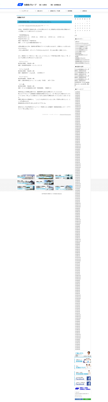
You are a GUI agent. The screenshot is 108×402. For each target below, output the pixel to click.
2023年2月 (77, 160)
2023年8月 (77, 150)
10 (75, 25)
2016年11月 (78, 277)
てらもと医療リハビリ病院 (81, 48)
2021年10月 (78, 186)
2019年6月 (77, 229)
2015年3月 (77, 309)
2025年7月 (77, 113)
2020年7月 (77, 211)
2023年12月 (78, 144)
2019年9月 (77, 224)
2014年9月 (77, 319)
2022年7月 (77, 172)
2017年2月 (77, 272)
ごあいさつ (39, 11)
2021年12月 (78, 183)
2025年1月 (77, 123)
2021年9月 (77, 188)
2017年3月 (77, 270)
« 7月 (76, 35)
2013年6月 (77, 344)
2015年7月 (77, 303)
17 (75, 28)
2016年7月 (77, 283)
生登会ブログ (83, 366)
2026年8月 (77, 91)
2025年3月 (77, 119)
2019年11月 (78, 221)
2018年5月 (77, 249)
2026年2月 (77, 101)
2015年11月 (78, 296)
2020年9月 (77, 208)
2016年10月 (78, 278)
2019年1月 (77, 237)
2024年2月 (77, 141)
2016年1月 (77, 293)
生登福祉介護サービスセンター (82, 61)
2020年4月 (77, 214)
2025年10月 (78, 108)
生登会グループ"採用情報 (83, 360)
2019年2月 (77, 236)
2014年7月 (77, 323)
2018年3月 (77, 252)
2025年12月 (78, 105)
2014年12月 (78, 314)
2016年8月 (77, 282)
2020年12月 (78, 203)
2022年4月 (77, 177)
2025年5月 (77, 116)
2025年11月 (78, 106)
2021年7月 (77, 191)
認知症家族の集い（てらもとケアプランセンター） (35, 22)
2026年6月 (77, 95)
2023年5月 (77, 155)
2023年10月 (78, 147)
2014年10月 (78, 318)
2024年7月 (77, 132)
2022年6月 (77, 173)
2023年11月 (78, 146)
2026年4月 (77, 98)
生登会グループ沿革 (54, 11)
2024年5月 (77, 136)
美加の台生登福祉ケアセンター (82, 63)
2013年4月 (77, 347)
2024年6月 (77, 134)
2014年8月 (77, 321)
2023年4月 (77, 157)
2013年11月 (78, 336)
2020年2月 (77, 216)
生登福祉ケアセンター (80, 58)
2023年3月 (77, 159)
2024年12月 (78, 124)
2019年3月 (77, 234)
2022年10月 (78, 167)
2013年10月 (78, 337)
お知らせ (77, 41)
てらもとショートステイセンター (83, 44)
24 (75, 30)
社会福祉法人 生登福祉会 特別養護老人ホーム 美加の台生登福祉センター (44, 187)
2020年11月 (78, 205)
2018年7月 (77, 246)
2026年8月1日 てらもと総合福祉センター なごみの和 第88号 (82, 84)
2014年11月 (78, 316)
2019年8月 (77, 226)
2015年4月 (77, 308)
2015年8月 (77, 301)
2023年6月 (77, 154)
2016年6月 (77, 285)
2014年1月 (77, 332)
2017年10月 (78, 260)
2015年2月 (77, 311)
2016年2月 (77, 291)
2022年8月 (77, 170)
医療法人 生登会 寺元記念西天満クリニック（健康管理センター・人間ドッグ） (63, 176)
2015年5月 (77, 306)
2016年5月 (77, 286)
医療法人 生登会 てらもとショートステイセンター (44, 182)
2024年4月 (77, 137)
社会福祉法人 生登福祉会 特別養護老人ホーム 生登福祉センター (25, 187)
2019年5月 (77, 231)
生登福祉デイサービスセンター (82, 59)
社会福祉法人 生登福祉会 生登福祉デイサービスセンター (63, 187)
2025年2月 (77, 121)
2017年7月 (77, 264)
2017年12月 (78, 257)
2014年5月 (77, 326)
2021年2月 (77, 200)
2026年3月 (77, 100)
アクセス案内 (79, 399)
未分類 (76, 56)
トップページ (24, 11)
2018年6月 (77, 247)
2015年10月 (78, 298)
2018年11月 (78, 241)
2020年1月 (77, 218)
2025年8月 (77, 111)
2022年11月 (78, 165)
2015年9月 (77, 300)
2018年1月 (77, 255)
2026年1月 (77, 103)
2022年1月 (77, 182)
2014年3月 (77, 329)
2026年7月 (77, 93)
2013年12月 (78, 334)
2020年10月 (78, 206)
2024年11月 (78, 126)
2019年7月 (77, 227)
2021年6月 (77, 193)
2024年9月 (77, 129)
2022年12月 (78, 164)
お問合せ (84, 11)
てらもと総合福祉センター (81, 49)
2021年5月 (77, 195)
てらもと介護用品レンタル (81, 46)
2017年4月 (77, 268)
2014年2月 (77, 331)
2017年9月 (77, 262)
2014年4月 (77, 327)
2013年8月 (77, 341)
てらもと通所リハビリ (80, 51)
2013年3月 (77, 349)
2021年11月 (78, 185)
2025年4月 (77, 118)
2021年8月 (77, 190)
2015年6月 (77, 305)
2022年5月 (77, 175)
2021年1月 (77, 201)
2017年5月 (77, 267)
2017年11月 (78, 259)
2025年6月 (77, 114)
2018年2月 (77, 254)
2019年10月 (78, 223)
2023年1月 (77, 162)
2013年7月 (77, 342)
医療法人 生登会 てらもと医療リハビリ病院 (44, 176)
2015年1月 (77, 313)
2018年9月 (77, 242)
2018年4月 (77, 250)
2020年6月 (77, 213)
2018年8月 (77, 244)
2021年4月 (77, 196)
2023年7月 (77, 152)
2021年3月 (77, 198)
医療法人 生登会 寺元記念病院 (25, 176)
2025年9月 (77, 109)
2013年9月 (77, 339)
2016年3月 (77, 290)
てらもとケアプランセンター (33, 25)
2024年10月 (78, 128)
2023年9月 (77, 149)
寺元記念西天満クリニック (81, 54)
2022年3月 (77, 178)
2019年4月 (77, 232)
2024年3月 (77, 139)
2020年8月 (77, 209)
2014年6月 (77, 324)
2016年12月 (78, 275)
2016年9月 (77, 280)
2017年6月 (77, 265)
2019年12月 (78, 219)
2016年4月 (77, 288)
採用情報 (69, 11)
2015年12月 (78, 295)
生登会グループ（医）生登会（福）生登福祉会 (40, 4)
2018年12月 (78, 239)
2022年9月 (77, 169)
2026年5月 (77, 96)
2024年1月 (77, 142)
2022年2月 (77, 180)
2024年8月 (77, 131)
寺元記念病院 (78, 53)
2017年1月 (77, 273)
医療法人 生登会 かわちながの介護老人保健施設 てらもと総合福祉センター (25, 182)
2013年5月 (77, 346)
